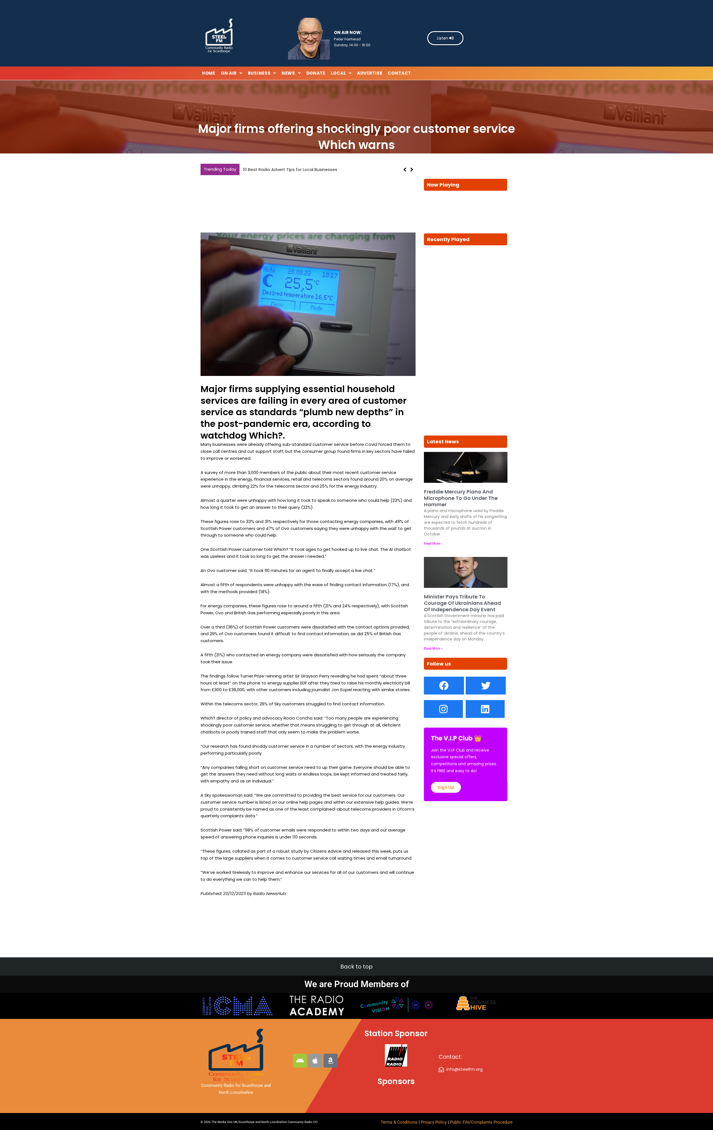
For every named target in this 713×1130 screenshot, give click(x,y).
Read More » (433, 544)
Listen (443, 38)
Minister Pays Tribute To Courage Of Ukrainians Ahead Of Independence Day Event (462, 603)
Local (338, 73)
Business (259, 73)
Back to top (356, 966)
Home (208, 73)
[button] (412, 169)
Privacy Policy (434, 1122)
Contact (399, 73)
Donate (315, 73)
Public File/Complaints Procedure (481, 1122)
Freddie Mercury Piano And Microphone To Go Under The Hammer (461, 498)
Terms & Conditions (399, 1122)
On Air (229, 73)
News (288, 73)
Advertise (369, 73)
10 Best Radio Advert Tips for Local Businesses (290, 169)
